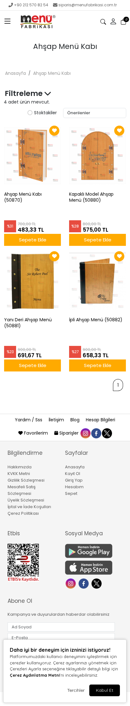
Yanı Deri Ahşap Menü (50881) (28, 323)
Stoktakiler (45, 113)
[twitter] (106, 433)
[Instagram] (71, 583)
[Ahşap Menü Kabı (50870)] (32, 155)
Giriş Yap (74, 480)
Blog (75, 420)
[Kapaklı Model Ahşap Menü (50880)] (97, 155)
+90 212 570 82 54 (31, 5)
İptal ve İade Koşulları (29, 507)
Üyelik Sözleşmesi (26, 500)
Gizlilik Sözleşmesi (26, 480)
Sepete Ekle (32, 239)
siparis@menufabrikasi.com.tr (87, 5)
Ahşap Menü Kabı (52, 73)
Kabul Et (104, 690)
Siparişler (69, 433)
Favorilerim (36, 433)
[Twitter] (97, 583)
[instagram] (85, 433)
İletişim (57, 420)
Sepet (71, 493)
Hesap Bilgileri (100, 420)
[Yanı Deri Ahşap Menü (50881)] (32, 281)
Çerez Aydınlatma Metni (35, 675)
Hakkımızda (20, 467)
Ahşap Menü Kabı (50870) (23, 197)
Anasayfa (15, 73)
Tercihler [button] (76, 690)
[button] (7, 21)
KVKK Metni (19, 474)
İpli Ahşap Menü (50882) (95, 320)
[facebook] (96, 433)
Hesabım (74, 487)
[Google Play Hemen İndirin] (90, 551)
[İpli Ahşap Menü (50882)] (97, 281)
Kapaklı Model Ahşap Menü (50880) (91, 197)
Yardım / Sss (29, 420)
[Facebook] (84, 583)
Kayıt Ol (72, 474)
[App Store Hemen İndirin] (90, 568)
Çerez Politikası (23, 513)
